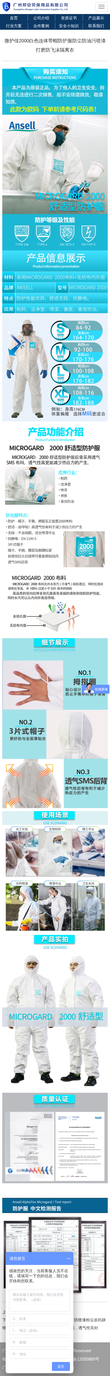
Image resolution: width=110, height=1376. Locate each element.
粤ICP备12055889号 (80, 1359)
